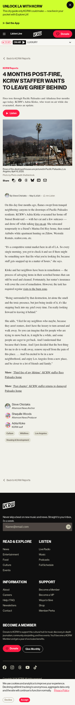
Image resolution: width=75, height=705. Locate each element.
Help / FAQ (9, 600)
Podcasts (44, 559)
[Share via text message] (38, 180)
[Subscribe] (68, 526)
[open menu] (5, 34)
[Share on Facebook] (20, 180)
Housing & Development (17, 440)
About (6, 589)
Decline (8, 700)
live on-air (40, 224)
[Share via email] (45, 181)
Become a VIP (46, 594)
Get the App (13, 23)
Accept (24, 700)
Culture (9, 433)
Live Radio (44, 549)
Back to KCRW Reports (18, 58)
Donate (65, 34)
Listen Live (16, 33)
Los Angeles (41, 433)
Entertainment (11, 554)
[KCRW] (9, 508)
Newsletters (9, 605)
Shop (42, 605)
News (6, 549)
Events (6, 570)
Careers (7, 594)
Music (42, 554)
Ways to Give (46, 600)
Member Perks (47, 610)
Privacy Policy (61, 690)
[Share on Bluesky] (32, 180)
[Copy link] (13, 181)
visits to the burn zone (35, 289)
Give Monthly (32, 649)
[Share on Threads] (26, 180)
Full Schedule (46, 564)
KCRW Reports (10, 68)
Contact (7, 610)
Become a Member (49, 589)
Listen (13, 113)
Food (5, 559)
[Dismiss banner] (70, 4)
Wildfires (24, 433)
